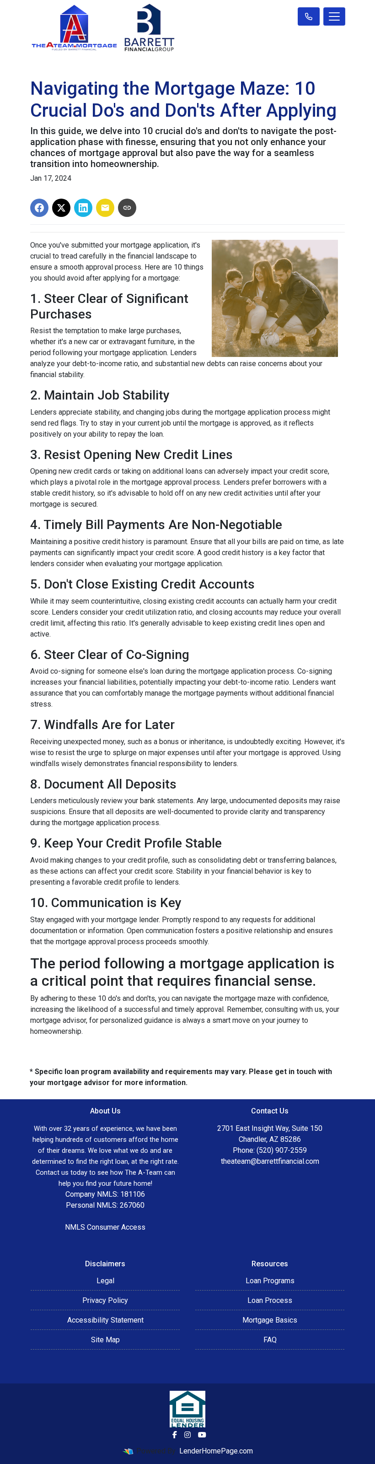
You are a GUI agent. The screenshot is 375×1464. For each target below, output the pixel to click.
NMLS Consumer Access (105, 1227)
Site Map (105, 1339)
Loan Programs (270, 1280)
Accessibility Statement (105, 1320)
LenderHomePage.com (216, 1451)
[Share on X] (61, 208)
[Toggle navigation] (334, 16)
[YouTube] (202, 1434)
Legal (105, 1280)
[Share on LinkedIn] (83, 208)
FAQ (270, 1339)
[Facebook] (174, 1434)
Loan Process (269, 1300)
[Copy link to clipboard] (127, 208)
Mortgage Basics (269, 1320)
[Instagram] (187, 1434)
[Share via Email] (105, 208)
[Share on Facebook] (39, 208)
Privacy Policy (105, 1300)
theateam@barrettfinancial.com (270, 1161)
